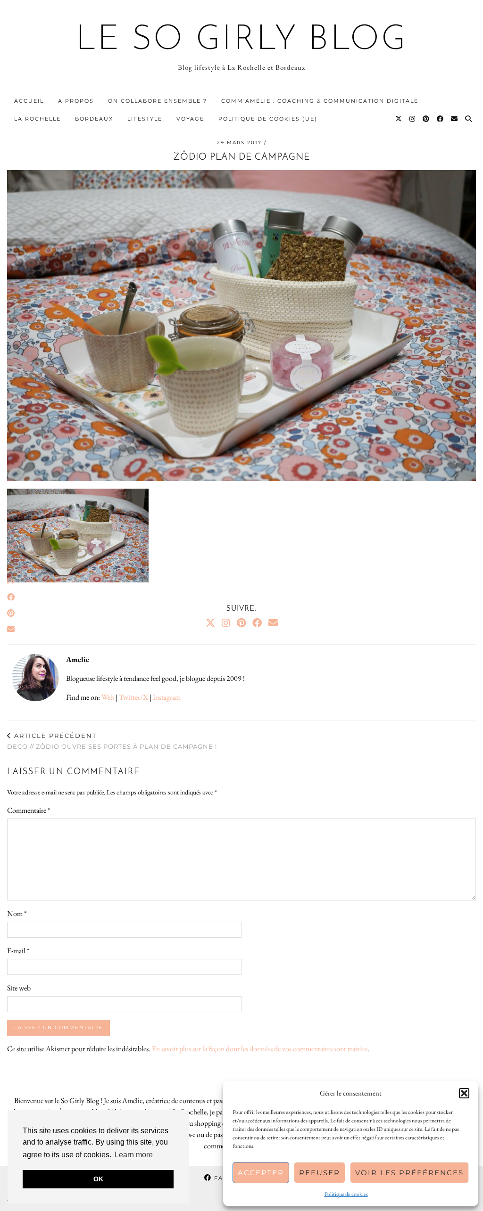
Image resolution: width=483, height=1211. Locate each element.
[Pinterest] (426, 119)
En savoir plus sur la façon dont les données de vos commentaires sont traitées (259, 1049)
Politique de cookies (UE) (267, 118)
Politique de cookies (346, 1194)
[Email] (454, 119)
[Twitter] (399, 119)
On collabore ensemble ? (157, 101)
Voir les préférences (409, 1172)
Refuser (319, 1172)
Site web (19, 988)
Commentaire (28, 810)
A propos (76, 101)
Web (107, 697)
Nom (16, 913)
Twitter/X (133, 697)
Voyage (190, 118)
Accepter (261, 1172)
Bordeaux (94, 118)
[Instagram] (412, 119)
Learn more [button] (134, 1155)
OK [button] (98, 1179)
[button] (464, 1093)
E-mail (18, 951)
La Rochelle (37, 118)
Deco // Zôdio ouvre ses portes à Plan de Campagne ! (112, 741)
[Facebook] (440, 119)
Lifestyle (144, 118)
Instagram (167, 697)
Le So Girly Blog (242, 40)
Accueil (29, 101)
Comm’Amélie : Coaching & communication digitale (319, 101)
